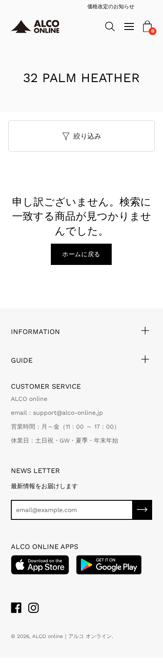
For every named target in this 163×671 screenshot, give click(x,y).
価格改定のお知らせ (89, 6)
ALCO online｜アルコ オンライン (72, 636)
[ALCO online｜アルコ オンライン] (39, 26)
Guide (22, 360)
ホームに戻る (81, 254)
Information (35, 331)
